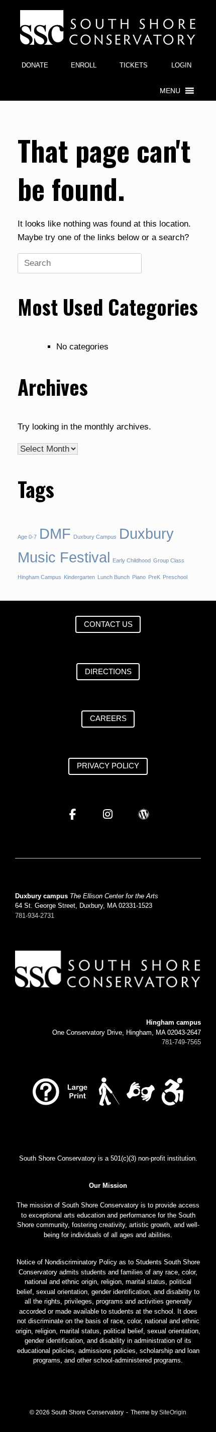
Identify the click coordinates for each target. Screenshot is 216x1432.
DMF (55, 533)
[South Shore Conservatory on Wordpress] (144, 815)
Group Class (168, 560)
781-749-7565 (181, 1042)
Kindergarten (79, 577)
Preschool (175, 577)
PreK (154, 577)
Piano (139, 577)
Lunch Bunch (113, 577)
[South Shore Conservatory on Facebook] (72, 815)
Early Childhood (132, 560)
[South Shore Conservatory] (108, 27)
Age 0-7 (27, 537)
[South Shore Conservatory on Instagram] (108, 815)
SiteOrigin (172, 1412)
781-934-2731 (34, 915)
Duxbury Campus (95, 537)
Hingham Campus (39, 577)
